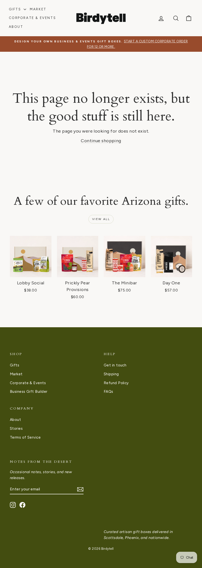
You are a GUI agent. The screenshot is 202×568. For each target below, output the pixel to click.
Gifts (16, 9)
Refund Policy (116, 383)
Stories (16, 428)
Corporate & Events (32, 18)
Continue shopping (101, 140)
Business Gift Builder (28, 391)
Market (38, 9)
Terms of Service (25, 437)
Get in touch (115, 365)
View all (101, 219)
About (16, 27)
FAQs (108, 391)
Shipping (111, 374)
